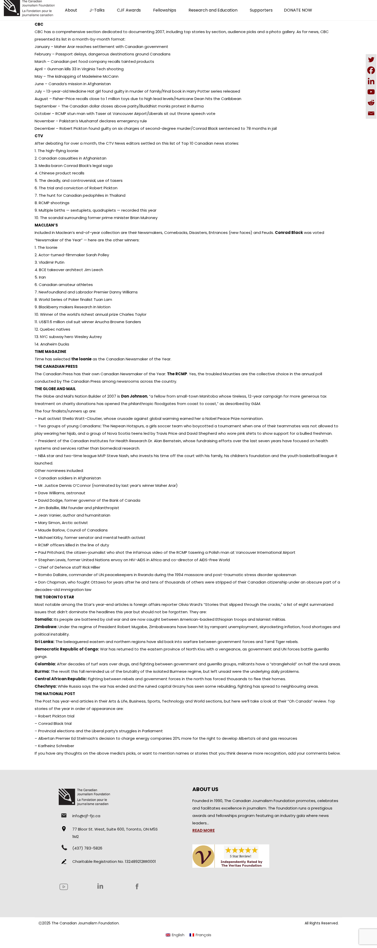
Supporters (261, 10)
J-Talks (97, 10)
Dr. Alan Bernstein (164, 440)
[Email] (371, 113)
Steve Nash (117, 455)
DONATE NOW (298, 10)
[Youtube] (371, 91)
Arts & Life (117, 701)
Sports (153, 701)
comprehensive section (78, 31)
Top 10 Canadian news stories (209, 143)
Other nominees (50, 470)
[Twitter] (371, 59)
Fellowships (164, 10)
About (71, 10)
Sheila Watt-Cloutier (82, 418)
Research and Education (212, 10)
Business (137, 701)
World (199, 701)
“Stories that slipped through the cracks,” (243, 604)
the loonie (81, 359)
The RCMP (177, 374)
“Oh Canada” (300, 701)
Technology (173, 701)
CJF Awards (129, 10)
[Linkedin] (371, 81)
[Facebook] (371, 70)
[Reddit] (371, 102)
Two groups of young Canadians (69, 426)
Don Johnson (134, 396)
